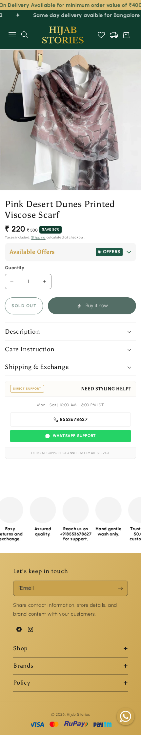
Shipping (38, 237)
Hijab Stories (78, 714)
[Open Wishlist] (101, 35)
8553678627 (74, 419)
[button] (12, 35)
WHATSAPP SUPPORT (74, 435)
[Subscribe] (120, 588)
